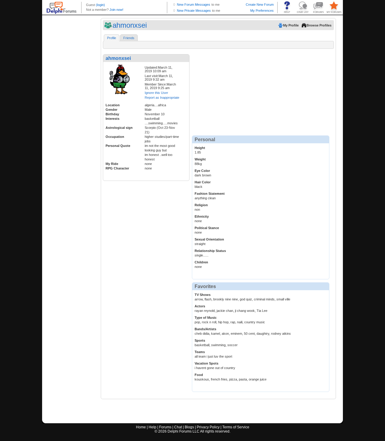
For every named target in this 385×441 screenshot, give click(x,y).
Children (201, 262)
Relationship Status (210, 251)
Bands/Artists (205, 329)
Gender (111, 109)
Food (199, 375)
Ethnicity (202, 216)
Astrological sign (119, 127)
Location (113, 105)
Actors (200, 306)
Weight (200, 159)
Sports (200, 340)
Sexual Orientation (209, 239)
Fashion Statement (210, 193)
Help (152, 427)
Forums (165, 427)
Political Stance (207, 228)
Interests (112, 118)
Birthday (112, 114)
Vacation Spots (206, 363)
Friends (128, 38)
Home (141, 427)
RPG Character (117, 168)
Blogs (189, 427)
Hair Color (203, 182)
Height (200, 148)
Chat (178, 427)
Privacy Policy (208, 427)
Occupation (115, 136)
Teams (200, 352)
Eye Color (202, 170)
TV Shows (203, 295)
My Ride (112, 164)
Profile (111, 38)
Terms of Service (235, 427)
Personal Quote (118, 146)
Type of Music (206, 317)
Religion (201, 205)
